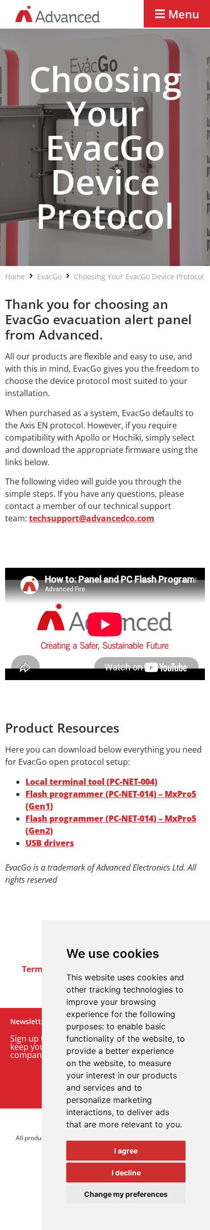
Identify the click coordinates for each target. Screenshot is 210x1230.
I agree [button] (126, 1150)
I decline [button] (126, 1172)
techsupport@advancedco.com (91, 518)
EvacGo (49, 276)
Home (15, 276)
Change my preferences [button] (126, 1194)
